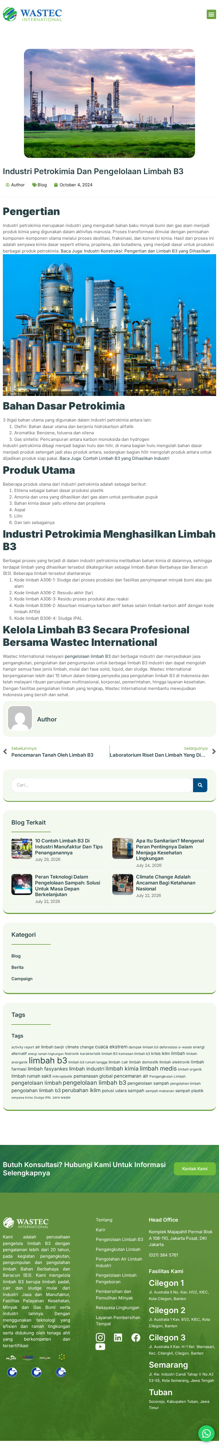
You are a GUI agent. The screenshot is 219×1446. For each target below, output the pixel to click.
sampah (136, 1090)
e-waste (185, 1047)
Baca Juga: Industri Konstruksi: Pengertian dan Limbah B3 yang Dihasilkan (135, 251)
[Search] (200, 785)
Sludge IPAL (42, 1097)
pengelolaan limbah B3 (88, 656)
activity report (22, 1047)
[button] (211, 14)
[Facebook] (135, 1337)
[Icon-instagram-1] (100, 1337)
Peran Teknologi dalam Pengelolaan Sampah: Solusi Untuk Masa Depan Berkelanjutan (67, 885)
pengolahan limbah (185, 1083)
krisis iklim (160, 1053)
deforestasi (168, 1047)
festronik (72, 1053)
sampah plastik (189, 1090)
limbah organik (190, 1069)
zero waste (61, 1097)
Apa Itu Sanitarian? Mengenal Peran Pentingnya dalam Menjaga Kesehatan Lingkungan (170, 849)
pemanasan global (93, 1076)
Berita (17, 967)
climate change (79, 1046)
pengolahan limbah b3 (36, 1090)
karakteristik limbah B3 (98, 1053)
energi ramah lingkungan (46, 1054)
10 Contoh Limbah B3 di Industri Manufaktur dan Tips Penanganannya (69, 846)
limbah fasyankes (48, 1069)
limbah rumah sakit (31, 1076)
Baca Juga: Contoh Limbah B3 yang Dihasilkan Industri (114, 458)
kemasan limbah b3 (134, 1053)
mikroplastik (62, 1076)
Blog (42, 184)
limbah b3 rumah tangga (88, 1062)
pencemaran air (131, 1076)
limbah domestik (143, 1062)
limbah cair (118, 1062)
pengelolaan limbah (36, 1083)
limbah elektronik (174, 1062)
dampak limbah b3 (143, 1047)
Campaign (22, 978)
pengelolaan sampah (148, 1083)
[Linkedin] (118, 1337)
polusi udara (114, 1090)
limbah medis (158, 1068)
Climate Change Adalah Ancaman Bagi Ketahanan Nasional (165, 882)
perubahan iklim (81, 1090)
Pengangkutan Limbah (167, 1076)
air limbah (44, 1046)
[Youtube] (100, 1346)
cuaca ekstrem (111, 1046)
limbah (178, 1053)
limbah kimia (122, 1068)
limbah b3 (48, 1060)
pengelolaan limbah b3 (94, 1082)
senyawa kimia (22, 1097)
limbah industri (86, 1069)
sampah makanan (159, 1091)
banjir (59, 1047)
